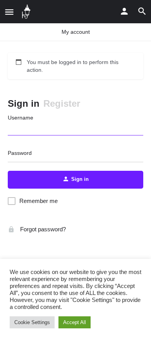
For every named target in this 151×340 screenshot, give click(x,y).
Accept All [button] (74, 322)
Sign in (23, 103)
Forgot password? (42, 229)
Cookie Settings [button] (32, 322)
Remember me (38, 201)
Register (61, 103)
